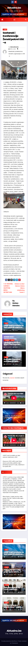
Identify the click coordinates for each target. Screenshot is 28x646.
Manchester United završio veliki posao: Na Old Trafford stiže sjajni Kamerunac (13, 498)
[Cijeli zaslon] (23, 403)
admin (16, 330)
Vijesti (5, 29)
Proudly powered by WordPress (9, 641)
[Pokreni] (5, 403)
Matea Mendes (14, 47)
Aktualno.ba (14, 7)
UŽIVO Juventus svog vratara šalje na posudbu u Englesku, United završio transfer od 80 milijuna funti (13, 478)
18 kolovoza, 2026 (11, 609)
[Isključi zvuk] (21, 403)
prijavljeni (12, 378)
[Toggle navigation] (14, 19)
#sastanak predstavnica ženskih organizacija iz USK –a (17, 54)
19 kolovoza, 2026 (11, 556)
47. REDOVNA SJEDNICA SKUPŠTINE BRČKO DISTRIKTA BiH (8, 288)
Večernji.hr (7, 472)
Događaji (7, 340)
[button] (25, 19)
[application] (14, 398)
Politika (6, 567)
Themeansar (15, 643)
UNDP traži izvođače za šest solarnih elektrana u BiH (14, 327)
